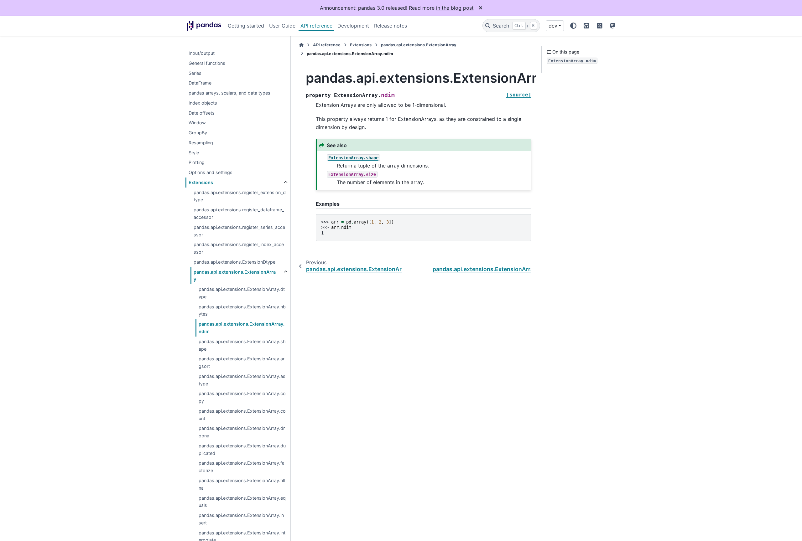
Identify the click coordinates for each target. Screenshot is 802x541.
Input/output (202, 53)
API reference (316, 26)
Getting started (246, 26)
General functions (207, 63)
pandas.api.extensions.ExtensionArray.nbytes (242, 310)
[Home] (301, 45)
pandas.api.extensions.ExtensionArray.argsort (241, 362)
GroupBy (198, 133)
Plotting (197, 162)
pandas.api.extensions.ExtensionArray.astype (242, 380)
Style (194, 152)
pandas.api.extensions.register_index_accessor (239, 248)
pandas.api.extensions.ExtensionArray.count (242, 414)
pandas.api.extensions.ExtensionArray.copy (242, 397)
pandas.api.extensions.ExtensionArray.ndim (241, 328)
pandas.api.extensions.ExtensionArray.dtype (242, 293)
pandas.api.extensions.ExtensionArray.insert (241, 519)
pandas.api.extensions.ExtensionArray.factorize (241, 467)
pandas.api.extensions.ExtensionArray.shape (242, 345)
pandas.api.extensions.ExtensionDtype (234, 262)
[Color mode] (573, 25)
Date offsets (202, 113)
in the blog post (455, 8)
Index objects (203, 103)
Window (197, 123)
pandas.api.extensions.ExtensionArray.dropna (242, 432)
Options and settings (210, 172)
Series (195, 73)
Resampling (201, 142)
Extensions (201, 182)
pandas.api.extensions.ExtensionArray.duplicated (242, 449)
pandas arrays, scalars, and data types (229, 92)
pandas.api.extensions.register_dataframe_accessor (239, 213)
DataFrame (200, 83)
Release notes (390, 26)
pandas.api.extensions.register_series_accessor (239, 230)
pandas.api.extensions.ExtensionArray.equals (242, 501)
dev (553, 26)
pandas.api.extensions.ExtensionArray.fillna (242, 484)
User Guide (282, 26)
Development (353, 26)
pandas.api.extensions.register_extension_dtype (240, 196)
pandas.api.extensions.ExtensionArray (235, 275)
